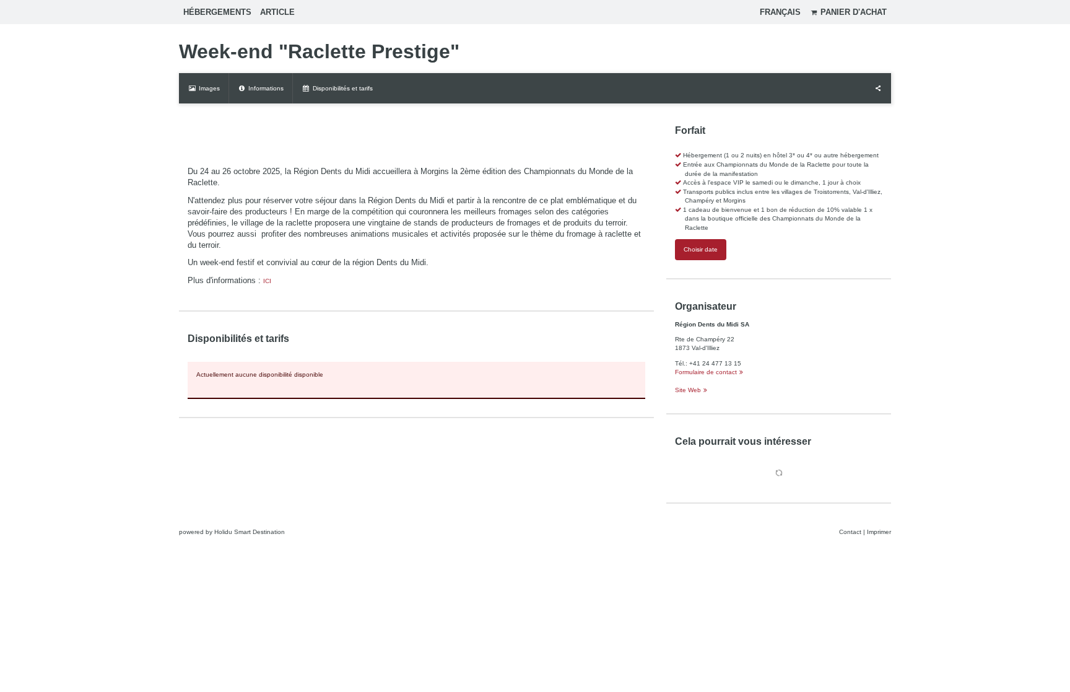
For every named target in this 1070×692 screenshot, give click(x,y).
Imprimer (879, 531)
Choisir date (701, 249)
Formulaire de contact (706, 372)
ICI (267, 281)
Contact (850, 531)
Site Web (688, 390)
